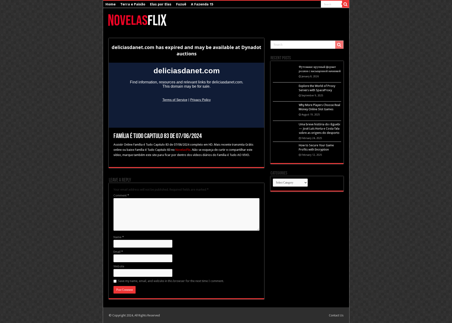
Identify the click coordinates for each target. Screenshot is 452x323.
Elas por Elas (160, 4)
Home (110, 4)
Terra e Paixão (132, 4)
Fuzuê (181, 4)
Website (118, 266)
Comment (121, 195)
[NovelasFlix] (138, 19)
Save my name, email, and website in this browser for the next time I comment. (171, 281)
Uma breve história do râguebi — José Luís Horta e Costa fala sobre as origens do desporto (319, 129)
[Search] (345, 4)
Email (118, 251)
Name (118, 237)
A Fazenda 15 (202, 4)
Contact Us (336, 315)
